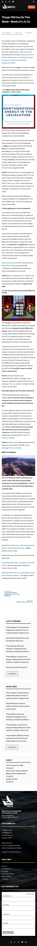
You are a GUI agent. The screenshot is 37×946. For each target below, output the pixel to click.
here (22, 180)
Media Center (19, 34)
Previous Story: (12, 593)
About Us (4, 866)
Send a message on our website (19, 275)
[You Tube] (13, 1)
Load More (12, 674)
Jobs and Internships (8, 874)
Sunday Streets (11, 779)
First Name (6, 905)
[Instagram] (9, 1)
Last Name (6, 914)
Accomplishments (7, 868)
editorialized (8, 168)
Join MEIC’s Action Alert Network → (12, 852)
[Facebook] (6, 1)
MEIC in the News (6, 876)
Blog (27, 32)
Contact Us (5, 879)
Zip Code (5, 923)
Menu (31, 7)
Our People (5, 871)
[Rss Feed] (2, 1)
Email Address (7, 896)
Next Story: (24, 601)
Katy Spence (7, 32)
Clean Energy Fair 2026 (14, 765)
